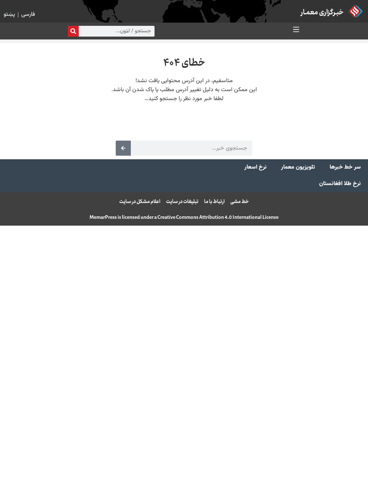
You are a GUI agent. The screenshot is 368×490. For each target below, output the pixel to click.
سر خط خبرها (345, 167)
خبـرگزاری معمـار (322, 12)
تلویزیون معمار (298, 167)
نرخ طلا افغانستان (340, 183)
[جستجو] (73, 31)
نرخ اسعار (255, 167)
